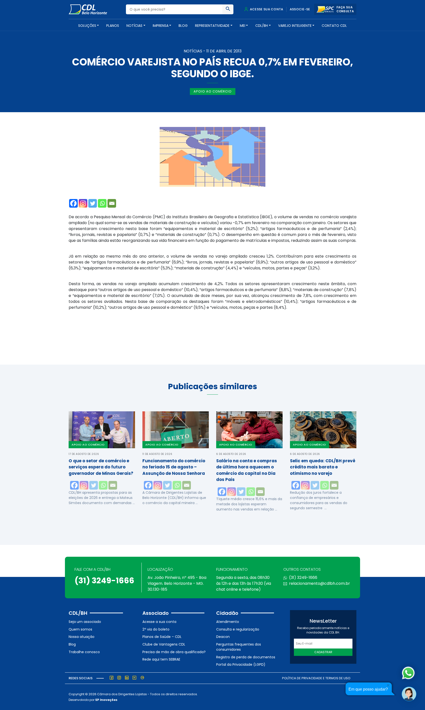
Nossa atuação (81, 636)
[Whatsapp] (102, 203)
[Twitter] (92, 203)
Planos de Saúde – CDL (162, 636)
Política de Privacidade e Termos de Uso (316, 678)
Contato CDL (334, 25)
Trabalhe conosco (84, 651)
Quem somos (80, 629)
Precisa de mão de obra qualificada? (174, 651)
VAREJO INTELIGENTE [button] (295, 25)
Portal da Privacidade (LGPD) (240, 664)
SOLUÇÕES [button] (87, 25)
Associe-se (300, 9)
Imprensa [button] (160, 25)
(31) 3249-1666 (104, 580)
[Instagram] (83, 203)
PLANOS (112, 25)
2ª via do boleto (155, 629)
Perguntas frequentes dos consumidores (238, 647)
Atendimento (227, 621)
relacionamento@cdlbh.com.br (319, 583)
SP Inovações (106, 700)
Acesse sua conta (266, 9)
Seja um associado (85, 621)
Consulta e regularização (237, 629)
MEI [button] (242, 25)
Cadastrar (323, 652)
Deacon (223, 636)
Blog (183, 25)
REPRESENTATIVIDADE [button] (212, 25)
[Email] (111, 203)
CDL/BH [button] (261, 25)
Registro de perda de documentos (245, 657)
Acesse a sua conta (159, 621)
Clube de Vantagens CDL (163, 644)
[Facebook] (73, 203)
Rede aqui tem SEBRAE (161, 659)
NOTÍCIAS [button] (134, 25)
